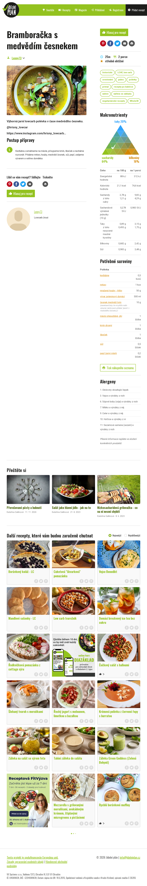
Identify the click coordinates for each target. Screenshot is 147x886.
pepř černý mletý (108, 353)
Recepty (64, 10)
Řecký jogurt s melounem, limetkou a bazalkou (69, 713)
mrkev (103, 284)
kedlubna (104, 275)
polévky (133, 79)
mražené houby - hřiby (111, 290)
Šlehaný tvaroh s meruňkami (25, 711)
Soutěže (48, 10)
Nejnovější (117, 535)
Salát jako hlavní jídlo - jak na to (71, 507)
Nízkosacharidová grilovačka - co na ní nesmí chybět (117, 509)
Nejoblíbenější (134, 535)
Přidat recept (136, 10)
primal (105, 87)
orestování (107, 79)
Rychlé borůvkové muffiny (114, 805)
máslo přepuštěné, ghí (111, 316)
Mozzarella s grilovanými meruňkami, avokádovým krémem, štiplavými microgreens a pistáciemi (69, 811)
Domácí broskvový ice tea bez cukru (117, 620)
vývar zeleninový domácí (112, 296)
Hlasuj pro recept (21, 193)
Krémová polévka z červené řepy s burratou (118, 713)
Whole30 (134, 101)
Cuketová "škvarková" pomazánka (67, 573)
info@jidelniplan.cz (130, 857)
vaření (105, 94)
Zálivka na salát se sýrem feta (26, 758)
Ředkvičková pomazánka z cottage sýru (24, 667)
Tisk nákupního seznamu (118, 367)
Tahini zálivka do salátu (68, 758)
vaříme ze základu (122, 94)
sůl (101, 344)
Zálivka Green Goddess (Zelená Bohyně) (117, 760)
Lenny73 (17, 58)
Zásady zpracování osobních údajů (25, 862)
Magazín (81, 10)
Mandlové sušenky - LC (22, 618)
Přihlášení (98, 10)
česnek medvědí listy (110, 302)
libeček (103, 334)
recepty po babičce (123, 87)
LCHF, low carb (125, 72)
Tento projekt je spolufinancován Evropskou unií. (32, 857)
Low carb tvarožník (65, 618)
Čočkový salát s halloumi (114, 665)
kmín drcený (106, 325)
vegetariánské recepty (113, 101)
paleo (121, 79)
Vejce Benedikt (108, 571)
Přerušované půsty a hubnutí (24, 507)
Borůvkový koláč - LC (21, 571)
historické (107, 72)
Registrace (116, 10)
